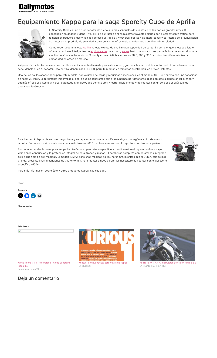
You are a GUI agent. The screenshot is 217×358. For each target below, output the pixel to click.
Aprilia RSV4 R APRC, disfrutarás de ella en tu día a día (168, 262)
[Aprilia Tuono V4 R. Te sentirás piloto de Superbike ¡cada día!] (47, 245)
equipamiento (99, 51)
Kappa (125, 51)
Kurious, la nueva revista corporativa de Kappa (103, 262)
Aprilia (87, 47)
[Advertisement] (108, 113)
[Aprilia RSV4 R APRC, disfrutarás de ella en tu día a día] (168, 245)
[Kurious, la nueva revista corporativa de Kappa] (107, 245)
